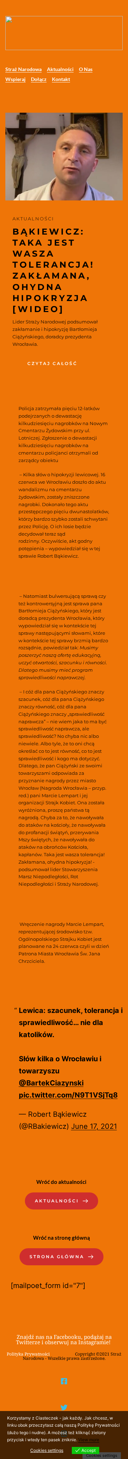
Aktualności (60, 69)
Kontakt (61, 79)
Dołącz (39, 79)
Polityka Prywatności (28, 1354)
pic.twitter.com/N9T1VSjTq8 (68, 1095)
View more (88, 1439)
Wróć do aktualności (61, 1182)
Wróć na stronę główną (61, 1237)
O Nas (85, 69)
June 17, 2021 (94, 1126)
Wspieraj (15, 79)
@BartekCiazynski (51, 1083)
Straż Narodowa (23, 69)
